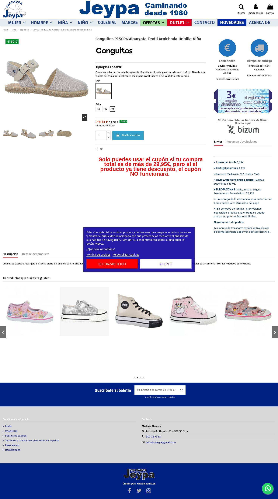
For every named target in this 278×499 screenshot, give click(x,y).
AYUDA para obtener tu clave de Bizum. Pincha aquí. (243, 122)
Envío (8, 426)
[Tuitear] (101, 149)
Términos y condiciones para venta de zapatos (32, 441)
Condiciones (227, 61)
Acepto (165, 264)
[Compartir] (97, 149)
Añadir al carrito (131, 135)
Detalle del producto (35, 254)
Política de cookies (98, 254)
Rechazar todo (112, 264)
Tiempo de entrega (259, 61)
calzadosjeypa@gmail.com (161, 442)
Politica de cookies (16, 436)
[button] (16, 22)
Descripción (10, 254)
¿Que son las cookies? (100, 249)
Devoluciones (12, 450)
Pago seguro (12, 445)
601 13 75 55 (153, 436)
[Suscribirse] (182, 390)
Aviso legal (11, 431)
